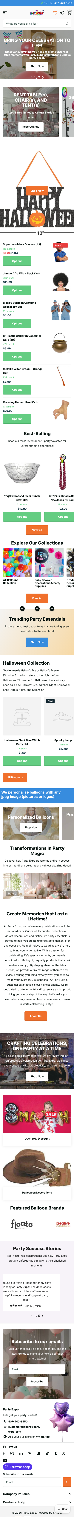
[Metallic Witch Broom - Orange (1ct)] (61, 374)
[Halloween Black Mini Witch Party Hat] (22, 714)
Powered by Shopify (50, 1514)
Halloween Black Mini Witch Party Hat (22, 739)
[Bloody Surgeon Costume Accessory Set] (61, 308)
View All (37, 596)
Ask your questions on (29, 1438)
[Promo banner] (37, 1137)
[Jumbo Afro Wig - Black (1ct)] (61, 278)
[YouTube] (5, 1462)
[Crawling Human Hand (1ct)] (61, 407)
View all (37, 527)
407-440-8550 (17, 1423)
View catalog (5, 12)
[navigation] (31, 75)
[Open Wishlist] (55, 12)
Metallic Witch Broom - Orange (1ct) (22, 368)
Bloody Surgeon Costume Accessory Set (19, 302)
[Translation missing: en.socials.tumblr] (56, 1455)
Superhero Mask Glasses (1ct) (22, 242)
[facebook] (4, 1455)
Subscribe (37, 1383)
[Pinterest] (29, 1455)
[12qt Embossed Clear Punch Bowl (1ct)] (22, 470)
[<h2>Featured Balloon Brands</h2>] (22, 1222)
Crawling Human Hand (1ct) (20, 399)
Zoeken (67, 23)
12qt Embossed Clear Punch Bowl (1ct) (22, 495)
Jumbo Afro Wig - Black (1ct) (21, 271)
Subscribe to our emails (18, 1476)
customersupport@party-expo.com (24, 1431)
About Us (35, 1013)
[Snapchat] (38, 1455)
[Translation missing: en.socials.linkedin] (21, 1455)
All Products (15, 775)
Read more (52, 606)
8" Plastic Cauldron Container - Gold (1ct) (23, 335)
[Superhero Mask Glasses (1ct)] (61, 249)
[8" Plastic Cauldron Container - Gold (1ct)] (61, 341)
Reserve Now (30, 124)
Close (37, 1496)
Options (17, 258)
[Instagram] (12, 1455)
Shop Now (37, 66)
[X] (63, 1455)
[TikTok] (47, 1455)
